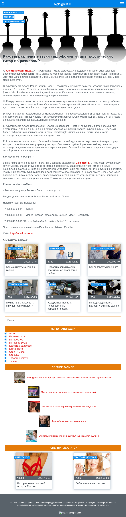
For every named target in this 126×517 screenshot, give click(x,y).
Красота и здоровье (20, 345)
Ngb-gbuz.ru (63, 3)
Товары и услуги (13, 12)
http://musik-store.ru (21, 233)
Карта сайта (16, 348)
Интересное (16, 339)
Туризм (13, 361)
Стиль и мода (17, 352)
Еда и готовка (17, 336)
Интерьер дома (18, 342)
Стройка (14, 355)
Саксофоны (83, 162)
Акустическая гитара (19, 70)
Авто (12, 333)
